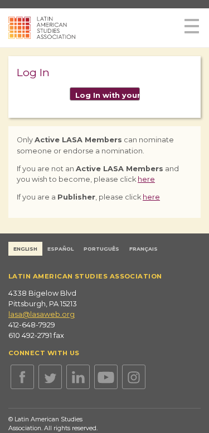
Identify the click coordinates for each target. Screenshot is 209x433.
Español (60, 249)
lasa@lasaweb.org (41, 314)
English (25, 249)
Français (143, 249)
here (146, 179)
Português (101, 249)
